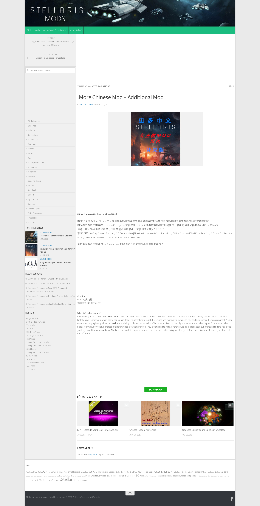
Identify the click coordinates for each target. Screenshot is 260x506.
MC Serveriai (95, 497)
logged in (93, 454)
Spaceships (33, 199)
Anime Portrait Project (70, 472)
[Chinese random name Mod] (155, 413)
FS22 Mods (30, 338)
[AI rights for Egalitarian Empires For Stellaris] (31, 264)
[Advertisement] (155, 58)
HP (201, 472)
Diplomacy (32, 139)
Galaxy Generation (36, 162)
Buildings (32, 125)
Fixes (30, 153)
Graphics (32, 171)
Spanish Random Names (220, 476)
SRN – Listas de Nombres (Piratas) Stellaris (97, 429)
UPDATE (85, 480)
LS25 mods (30, 369)
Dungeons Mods (32, 318)
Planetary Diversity (164, 476)
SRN (40, 480)
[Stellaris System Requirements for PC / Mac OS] (31, 250)
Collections (33, 135)
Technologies (34, 208)
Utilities (31, 222)
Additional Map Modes (34, 472)
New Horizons (112, 476)
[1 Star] (78, 303)
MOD (98, 475)
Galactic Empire (181, 472)
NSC (136, 475)
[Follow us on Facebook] (232, 499)
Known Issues (47, 476)
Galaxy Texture (194, 471)
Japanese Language (34, 476)
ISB (221, 471)
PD (140, 476)
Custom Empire (121, 472)
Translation (84, 86)
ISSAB (226, 472)
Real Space (190, 475)
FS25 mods (30, 359)
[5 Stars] (85, 303)
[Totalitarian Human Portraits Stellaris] (31, 237)
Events (31, 148)
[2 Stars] (80, 303)
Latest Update (57, 476)
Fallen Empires (162, 471)
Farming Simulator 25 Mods (37, 352)
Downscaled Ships (145, 471)
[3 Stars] (82, 303)
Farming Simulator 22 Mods (37, 342)
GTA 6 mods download (35, 321)
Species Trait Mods (32, 480)
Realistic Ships (179, 475)
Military (31, 185)
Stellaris (68, 479)
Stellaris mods (33, 30)
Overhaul (32, 190)
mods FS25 (30, 366)
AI (44, 471)
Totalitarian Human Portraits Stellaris (56, 235)
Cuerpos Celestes (108, 472)
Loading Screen (34, 181)
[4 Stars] (84, 303)
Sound (31, 194)
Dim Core (130, 472)
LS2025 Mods (31, 355)
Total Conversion (35, 213)
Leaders (31, 176)
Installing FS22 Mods (34, 335)
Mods (103, 475)
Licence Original (80, 476)
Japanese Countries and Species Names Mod (204, 429)
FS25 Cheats (30, 349)
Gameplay (32, 167)
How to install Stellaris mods (54, 30)
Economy (32, 144)
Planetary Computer (149, 476)
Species (31, 204)
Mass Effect (91, 475)
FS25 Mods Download (34, 362)
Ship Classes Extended (202, 476)
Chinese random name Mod (142, 429)
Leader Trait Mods (68, 476)
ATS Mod (29, 328)
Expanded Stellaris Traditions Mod (55, 283)
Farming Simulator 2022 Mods (38, 345)
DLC (135, 471)
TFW (77, 480)
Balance (31, 130)
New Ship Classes (125, 475)
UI (81, 480)
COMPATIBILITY (94, 471)
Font (30, 158)
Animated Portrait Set (53, 472)
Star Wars (56, 480)
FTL (173, 471)
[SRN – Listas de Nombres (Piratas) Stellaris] (103, 413)
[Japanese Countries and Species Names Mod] (208, 413)
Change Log (83, 472)
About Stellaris (76, 30)
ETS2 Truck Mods (32, 332)
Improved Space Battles (211, 472)
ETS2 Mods (30, 325)
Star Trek (47, 479)
